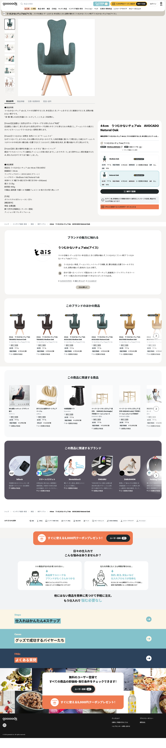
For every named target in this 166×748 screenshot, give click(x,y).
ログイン (153, 4)
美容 (48, 9)
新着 (34, 9)
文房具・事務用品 (106, 9)
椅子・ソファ (42, 224)
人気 (28, 9)
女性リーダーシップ (80, 281)
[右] (156, 336)
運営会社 (142, 722)
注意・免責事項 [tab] (34, 101)
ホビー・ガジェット (135, 9)
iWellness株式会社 (113, 147)
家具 (32, 224)
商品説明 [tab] (9, 101)
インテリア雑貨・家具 (76, 9)
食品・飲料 (41, 9)
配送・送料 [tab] (47, 101)
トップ (6, 224)
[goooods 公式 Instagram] (4, 725)
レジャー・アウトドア (120, 9)
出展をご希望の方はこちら (120, 722)
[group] (118, 538)
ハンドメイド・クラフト (66, 281)
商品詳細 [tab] (20, 101)
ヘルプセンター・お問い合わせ (121, 726)
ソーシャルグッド (91, 281)
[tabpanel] (49, 160)
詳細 (140, 147)
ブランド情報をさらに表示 (130, 150)
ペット (96, 9)
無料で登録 (14, 345)
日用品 (54, 9)
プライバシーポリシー (146, 718)
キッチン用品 (62, 9)
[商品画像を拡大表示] (56, 57)
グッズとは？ (116, 718)
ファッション (88, 9)
